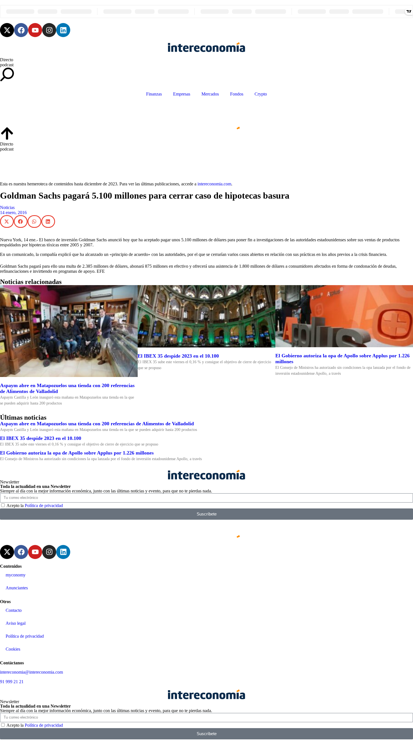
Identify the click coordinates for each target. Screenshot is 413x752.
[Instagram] (49, 30)
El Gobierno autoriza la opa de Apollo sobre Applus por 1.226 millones (77, 453)
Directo (6, 59)
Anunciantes (17, 587)
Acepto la (34, 505)
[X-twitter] (7, 30)
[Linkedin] (63, 30)
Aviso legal (16, 623)
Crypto (261, 94)
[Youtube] (35, 30)
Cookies (13, 649)
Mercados (210, 94)
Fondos (236, 94)
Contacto (14, 610)
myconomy (16, 574)
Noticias (7, 207)
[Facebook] (21, 30)
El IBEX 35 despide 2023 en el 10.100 (178, 356)
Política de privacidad (44, 505)
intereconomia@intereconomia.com (31, 672)
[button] (7, 221)
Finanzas (154, 94)
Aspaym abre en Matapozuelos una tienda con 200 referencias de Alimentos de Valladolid (97, 423)
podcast (6, 64)
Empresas (181, 94)
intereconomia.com (214, 183)
